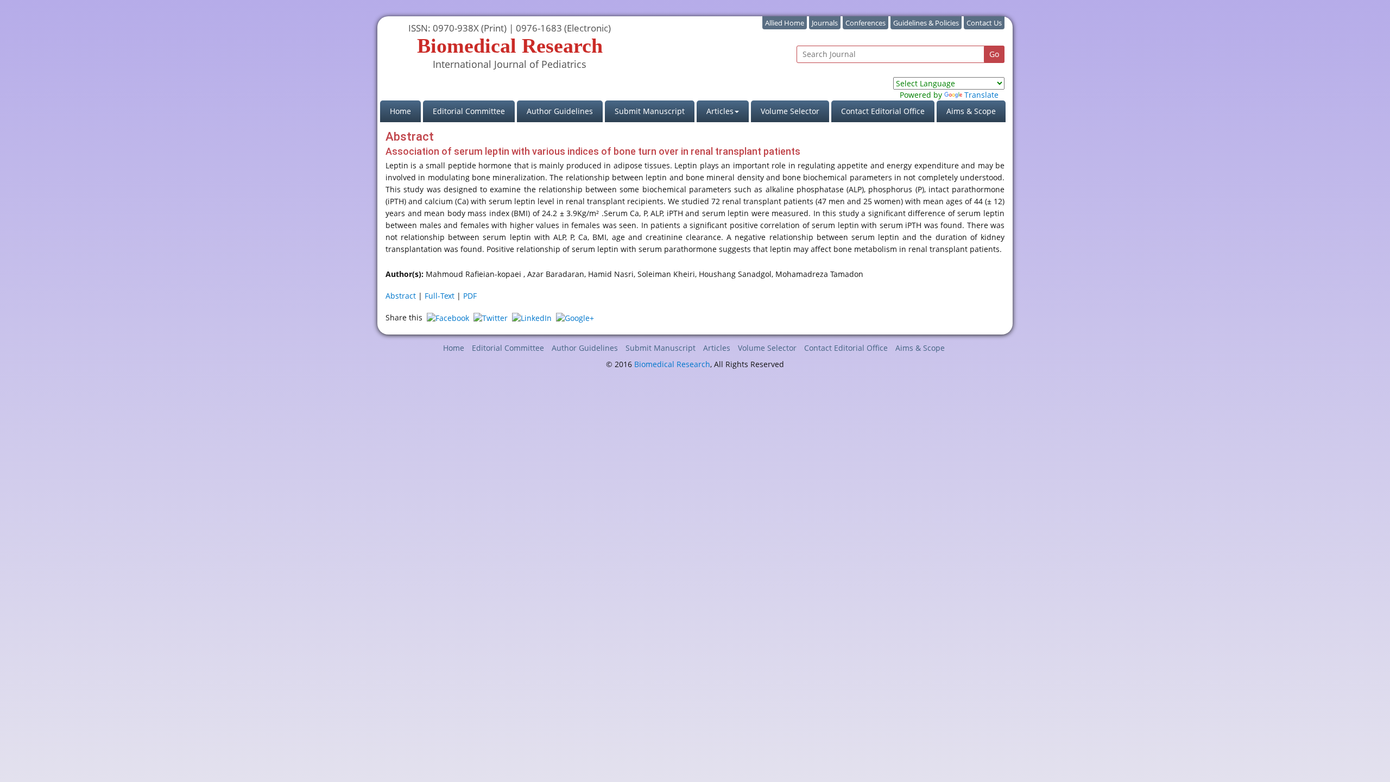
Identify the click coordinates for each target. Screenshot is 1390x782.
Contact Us (984, 23)
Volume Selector (790, 111)
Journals (825, 23)
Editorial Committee (469, 111)
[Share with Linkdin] (532, 317)
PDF (470, 296)
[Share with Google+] (575, 317)
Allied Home (784, 23)
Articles (716, 348)
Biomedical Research (672, 364)
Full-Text (439, 296)
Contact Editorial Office (883, 111)
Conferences (865, 23)
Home (405, 110)
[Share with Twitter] (490, 317)
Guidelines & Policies (926, 23)
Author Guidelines (560, 111)
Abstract (401, 296)
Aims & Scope (971, 111)
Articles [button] (720, 111)
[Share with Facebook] (448, 317)
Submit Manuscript (650, 111)
